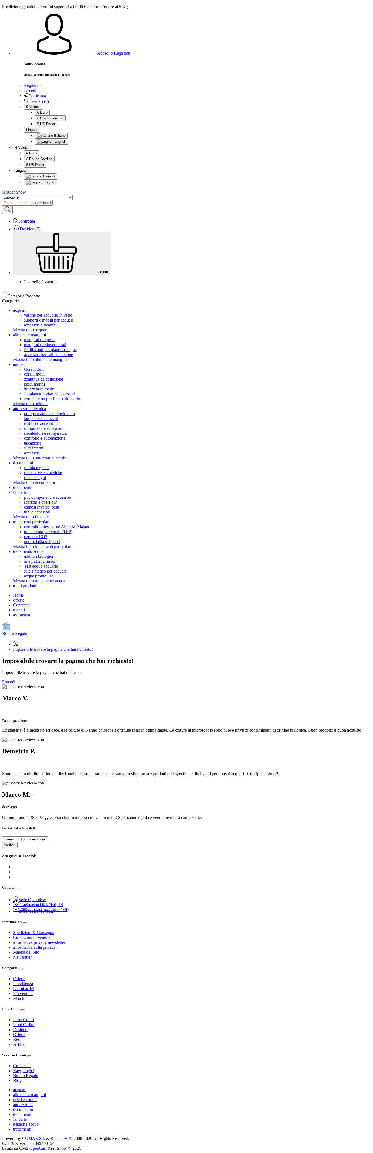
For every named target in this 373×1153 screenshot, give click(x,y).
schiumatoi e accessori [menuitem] (43, 428)
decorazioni (23, 1109)
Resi (17, 1039)
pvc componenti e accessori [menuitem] (47, 497)
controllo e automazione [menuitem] (44, 438)
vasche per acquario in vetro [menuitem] (48, 315)
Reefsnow (59, 1138)
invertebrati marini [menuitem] (39, 389)
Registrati (32, 85)
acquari (19, 1089)
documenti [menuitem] (22, 487)
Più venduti (23, 993)
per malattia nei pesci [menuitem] (42, 541)
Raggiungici (23, 1070)
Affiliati (19, 1044)
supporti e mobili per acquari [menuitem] (48, 320)
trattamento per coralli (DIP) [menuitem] (48, 531)
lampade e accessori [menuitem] (41, 418)
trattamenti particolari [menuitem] (31, 521)
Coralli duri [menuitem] (34, 369)
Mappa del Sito (26, 952)
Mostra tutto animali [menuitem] (30, 403)
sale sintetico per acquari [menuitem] (45, 571)
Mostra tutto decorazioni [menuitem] (34, 482)
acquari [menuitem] (19, 310)
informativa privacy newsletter (39, 942)
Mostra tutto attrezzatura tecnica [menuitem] (40, 458)
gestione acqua (26, 1124)
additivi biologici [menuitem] (38, 556)
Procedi (8, 681)
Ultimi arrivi (23, 988)
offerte (18, 600)
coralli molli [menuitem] (34, 374)
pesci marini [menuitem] (34, 384)
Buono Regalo (14, 633)
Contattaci (22, 605)
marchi (19, 610)
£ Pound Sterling (50, 118)
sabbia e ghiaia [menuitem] (36, 467)
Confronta (37, 96)
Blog (17, 1080)
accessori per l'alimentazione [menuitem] (48, 354)
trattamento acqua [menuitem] (28, 551)
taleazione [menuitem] (32, 443)
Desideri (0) (38, 101)
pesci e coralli (25, 1099)
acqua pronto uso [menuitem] (39, 576)
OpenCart (37, 1148)
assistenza (21, 614)
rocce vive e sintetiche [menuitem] (43, 472)
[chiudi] (22, 302)
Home (18, 595)
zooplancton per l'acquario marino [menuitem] (53, 398)
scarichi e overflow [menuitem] (40, 502)
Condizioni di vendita (31, 937)
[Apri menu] (4, 292)
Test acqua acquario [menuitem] (41, 566)
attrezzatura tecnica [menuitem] (29, 408)
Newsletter (22, 957)
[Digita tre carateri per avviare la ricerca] (7, 210)
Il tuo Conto (23, 1019)
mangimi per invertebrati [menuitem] (45, 344)
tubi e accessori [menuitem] (37, 512)
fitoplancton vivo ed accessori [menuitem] (49, 394)
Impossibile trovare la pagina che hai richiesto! (53, 649)
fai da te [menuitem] (20, 492)
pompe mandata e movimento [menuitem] (49, 413)
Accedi (30, 90)
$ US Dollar (46, 124)
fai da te (20, 1119)
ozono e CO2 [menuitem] (35, 536)
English (59, 141)
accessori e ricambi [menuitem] (40, 325)
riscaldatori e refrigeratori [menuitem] (45, 433)
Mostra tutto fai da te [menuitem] (31, 517)
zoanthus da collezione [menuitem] (43, 379)
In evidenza (23, 983)
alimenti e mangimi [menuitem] (29, 334)
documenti (22, 1114)
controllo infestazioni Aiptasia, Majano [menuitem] (57, 526)
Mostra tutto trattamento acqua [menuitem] (39, 581)
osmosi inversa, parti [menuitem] (41, 507)
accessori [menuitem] (32, 453)
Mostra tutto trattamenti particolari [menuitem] (42, 546)
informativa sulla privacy (34, 947)
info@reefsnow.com (36, 911)
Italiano (59, 135)
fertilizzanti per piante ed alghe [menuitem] (50, 349)
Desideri (20, 1029)
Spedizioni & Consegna (33, 932)
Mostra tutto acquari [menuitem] (30, 330)
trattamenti (22, 1129)
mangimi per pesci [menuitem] (39, 339)
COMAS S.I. (33, 1138)
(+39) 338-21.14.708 (37, 904)
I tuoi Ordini (23, 1024)
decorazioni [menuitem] (23, 462)
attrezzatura (23, 1104)
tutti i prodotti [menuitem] (24, 585)
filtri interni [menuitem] (33, 448)
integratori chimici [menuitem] (39, 561)
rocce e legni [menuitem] (35, 477)
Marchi (19, 998)
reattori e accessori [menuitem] (40, 423)
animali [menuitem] (19, 364)
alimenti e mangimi (29, 1094)
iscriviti (10, 845)
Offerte (19, 978)
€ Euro (42, 112)
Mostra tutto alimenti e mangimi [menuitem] (40, 359)
